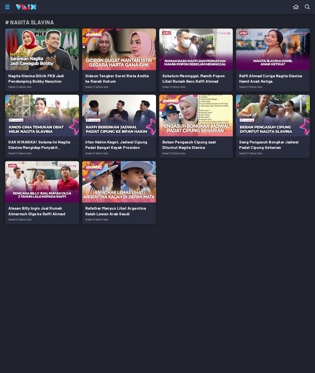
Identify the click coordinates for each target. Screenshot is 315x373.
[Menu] (6, 7)
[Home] (26, 7)
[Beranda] (296, 7)
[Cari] (308, 7)
